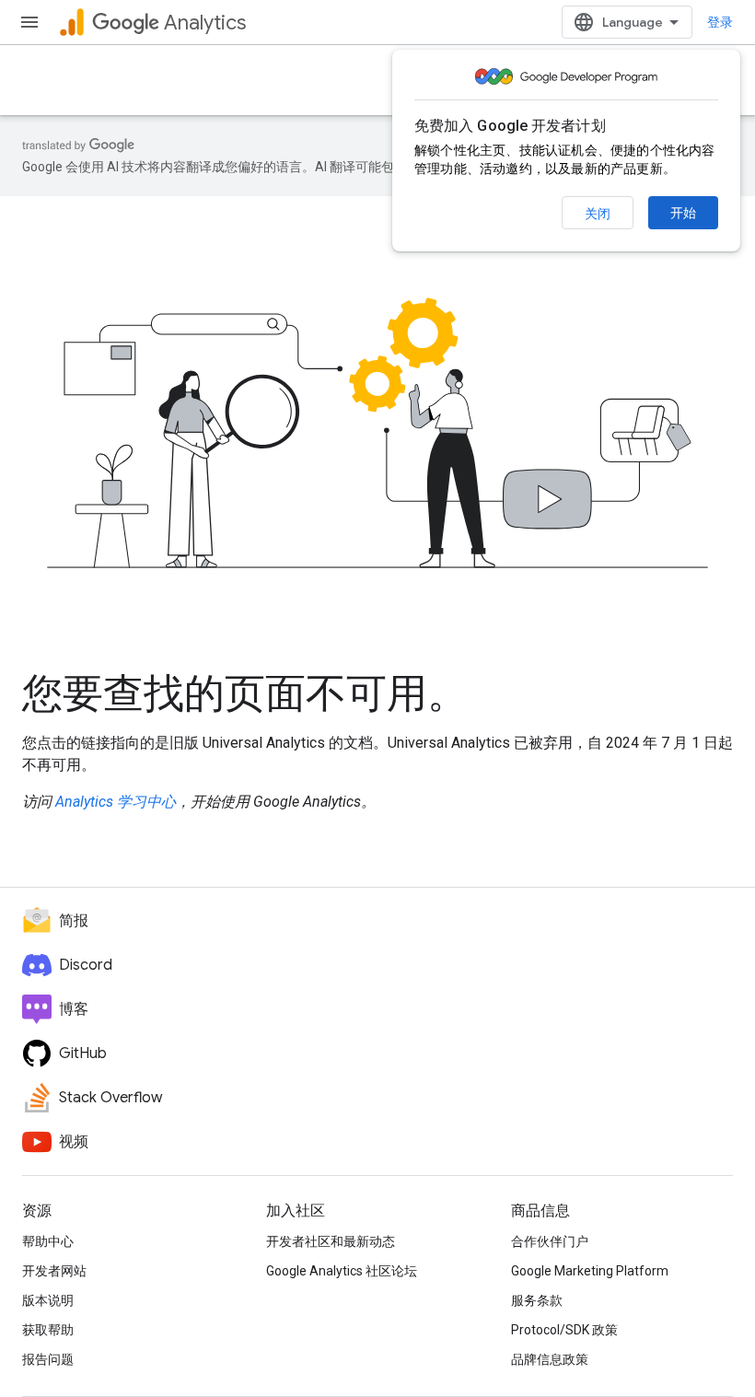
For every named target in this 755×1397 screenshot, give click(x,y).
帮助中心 (48, 1241)
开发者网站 (54, 1270)
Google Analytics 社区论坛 (341, 1270)
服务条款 (537, 1300)
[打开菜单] (29, 22)
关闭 (597, 213)
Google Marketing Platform (589, 1270)
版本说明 (48, 1300)
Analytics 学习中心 (115, 801)
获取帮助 (48, 1329)
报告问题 (48, 1359)
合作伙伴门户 (549, 1241)
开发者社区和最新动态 (330, 1241)
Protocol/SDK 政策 (564, 1329)
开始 (683, 212)
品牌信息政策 (549, 1359)
